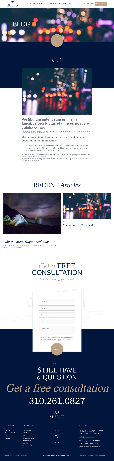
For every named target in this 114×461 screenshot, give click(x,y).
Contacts (7, 438)
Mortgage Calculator (11, 433)
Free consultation (100, 3)
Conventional (27, 430)
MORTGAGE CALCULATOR (54, 3)
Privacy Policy (64, 339)
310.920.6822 (96, 441)
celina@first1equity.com (86, 437)
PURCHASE (33, 3)
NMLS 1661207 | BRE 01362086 (89, 444)
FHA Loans (26, 435)
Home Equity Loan (28, 446)
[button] (42, 4)
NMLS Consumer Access (20, 455)
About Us (7, 430)
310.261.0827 (57, 401)
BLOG (70, 3)
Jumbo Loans (27, 440)
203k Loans (26, 433)
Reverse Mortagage (29, 438)
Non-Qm (25, 443)
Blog (6, 435)
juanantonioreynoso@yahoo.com (89, 446)
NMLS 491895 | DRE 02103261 (89, 434)
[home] (12, 4)
